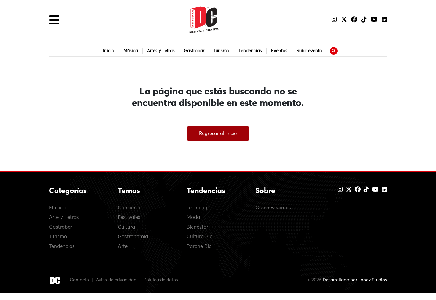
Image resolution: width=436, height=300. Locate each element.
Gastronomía (133, 236)
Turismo (221, 51)
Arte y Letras (64, 217)
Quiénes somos (273, 208)
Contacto (79, 280)
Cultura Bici (200, 236)
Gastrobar (194, 51)
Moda (193, 217)
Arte (123, 246)
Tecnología (199, 208)
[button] (54, 20)
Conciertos (130, 208)
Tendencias (250, 51)
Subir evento (309, 51)
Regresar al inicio (218, 133)
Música (130, 51)
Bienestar (197, 227)
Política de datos (161, 280)
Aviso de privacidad (116, 280)
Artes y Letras (161, 51)
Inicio (108, 51)
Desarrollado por (355, 280)
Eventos (279, 51)
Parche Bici (200, 246)
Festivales (129, 217)
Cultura (126, 227)
